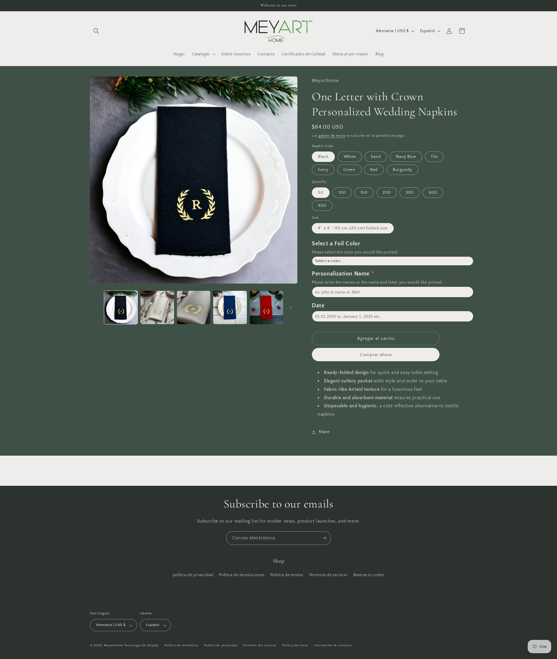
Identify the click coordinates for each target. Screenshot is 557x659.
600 (433, 192)
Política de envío (295, 645)
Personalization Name (341, 274)
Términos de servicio (328, 575)
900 (322, 205)
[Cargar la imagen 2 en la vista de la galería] (157, 307)
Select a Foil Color (336, 243)
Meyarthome (113, 645)
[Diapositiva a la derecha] (291, 307)
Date (318, 305)
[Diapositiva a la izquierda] (96, 307)
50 (320, 192)
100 (342, 192)
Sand (376, 156)
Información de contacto (333, 645)
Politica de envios (286, 575)
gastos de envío (332, 136)
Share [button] (324, 432)
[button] (96, 31)
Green (349, 169)
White (350, 156)
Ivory (323, 169)
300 (410, 192)
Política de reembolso (181, 645)
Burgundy (402, 169)
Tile (434, 156)
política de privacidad (193, 575)
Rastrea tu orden (369, 575)
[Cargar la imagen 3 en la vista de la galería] (193, 307)
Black (323, 156)
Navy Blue (406, 156)
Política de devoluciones (242, 575)
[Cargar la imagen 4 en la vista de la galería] (230, 307)
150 (364, 192)
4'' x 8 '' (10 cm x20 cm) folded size (353, 228)
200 (387, 192)
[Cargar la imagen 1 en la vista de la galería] (121, 307)
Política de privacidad (220, 645)
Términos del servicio (259, 645)
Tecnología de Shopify (141, 645)
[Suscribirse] (324, 538)
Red (374, 169)
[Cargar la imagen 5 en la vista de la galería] (266, 307)
